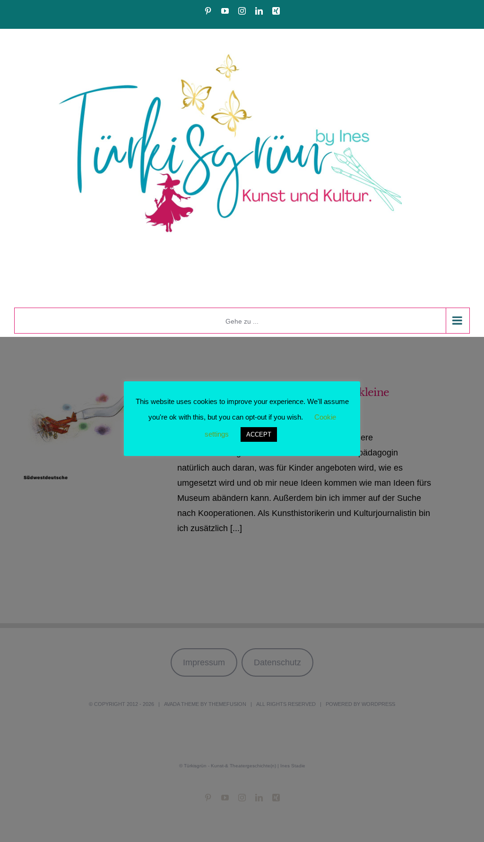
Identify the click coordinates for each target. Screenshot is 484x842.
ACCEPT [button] (258, 434)
